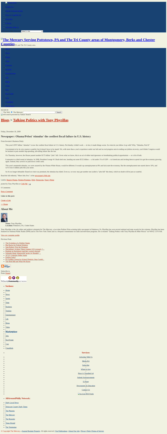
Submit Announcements (14, 11)
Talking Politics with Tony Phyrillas (40, 120)
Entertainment (10, 74)
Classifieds (9, 102)
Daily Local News (12, 403)
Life (6, 78)
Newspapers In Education (86, 386)
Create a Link (6, 200)
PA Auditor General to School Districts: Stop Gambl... (24, 259)
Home (7, 49)
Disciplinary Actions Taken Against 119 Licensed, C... (24, 249)
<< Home (4, 204)
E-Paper (8, 23)
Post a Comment (7, 191)
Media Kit (85, 361)
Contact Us (9, 7)
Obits (7, 61)
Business (8, 65)
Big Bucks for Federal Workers (16, 245)
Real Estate (9, 94)
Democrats (40, 180)
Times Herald (10, 423)
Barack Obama (12, 180)
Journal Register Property (31, 431)
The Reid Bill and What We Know (17, 261)
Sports (7, 57)
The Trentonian (10, 427)
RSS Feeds (89, 394)
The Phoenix (10, 411)
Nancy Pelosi (49, 180)
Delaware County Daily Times (16, 407)
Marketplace (9, 106)
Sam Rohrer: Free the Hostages (16, 247)
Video (7, 86)
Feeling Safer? (10, 257)
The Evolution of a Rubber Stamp (17, 243)
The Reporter (10, 419)
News (7, 53)
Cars (7, 98)
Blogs (7, 82)
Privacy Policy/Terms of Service (92, 431)
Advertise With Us (12, 27)
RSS (14, 3)
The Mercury (10, 415)
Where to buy (86, 369)
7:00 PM (24, 184)
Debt (33, 180)
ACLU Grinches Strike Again (16, 255)
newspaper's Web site (42, 176)
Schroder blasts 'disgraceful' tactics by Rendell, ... (23, 253)
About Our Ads (74, 431)
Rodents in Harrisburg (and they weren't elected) (22, 251)
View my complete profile (10, 235)
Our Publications (61, 431)
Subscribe (8, 19)
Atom (8, 273)
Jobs (7, 90)
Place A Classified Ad (13, 15)
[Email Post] (29, 184)
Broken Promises (24, 180)
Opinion (8, 69)
